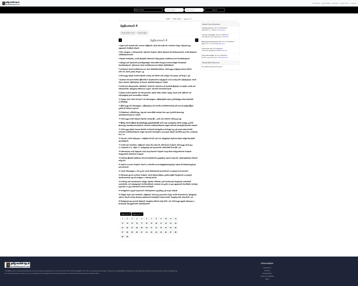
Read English (142, 33)
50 (127, 237)
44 (156, 232)
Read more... (222, 30)
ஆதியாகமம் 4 (188, 19)
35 (171, 228)
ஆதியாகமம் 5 (137, 214)
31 (151, 228)
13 (122, 223)
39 (132, 232)
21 (161, 223)
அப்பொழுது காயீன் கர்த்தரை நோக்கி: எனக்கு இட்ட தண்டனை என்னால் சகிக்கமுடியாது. (151, 119)
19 (151, 223)
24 (175, 223)
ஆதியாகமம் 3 (125, 214)
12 (175, 219)
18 (146, 223)
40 (137, 232)
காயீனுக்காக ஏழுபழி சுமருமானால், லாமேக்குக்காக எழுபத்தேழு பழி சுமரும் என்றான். (149, 190)
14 (127, 223)
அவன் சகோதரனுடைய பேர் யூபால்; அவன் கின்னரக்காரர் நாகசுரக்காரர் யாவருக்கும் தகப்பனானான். (155, 171)
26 (127, 228)
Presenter (335, 3)
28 (137, 228)
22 (166, 223)
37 (122, 232)
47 (171, 232)
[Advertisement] (180, 250)
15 (132, 223)
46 (166, 232)
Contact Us (267, 268)
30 (146, 228)
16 (137, 223)
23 (171, 223)
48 (175, 232)
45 (161, 232)
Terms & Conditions (267, 276)
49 (122, 237)
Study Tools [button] (344, 3)
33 (161, 228)
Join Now (267, 271)
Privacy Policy (267, 273)
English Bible (325, 3)
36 (175, 228)
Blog (267, 279)
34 (166, 228)
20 (156, 223)
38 (127, 232)
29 (142, 228)
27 (132, 228)
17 (142, 223)
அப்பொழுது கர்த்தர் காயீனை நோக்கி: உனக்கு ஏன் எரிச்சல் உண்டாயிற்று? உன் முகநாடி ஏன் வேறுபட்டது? (155, 75)
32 (156, 228)
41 (142, 232)
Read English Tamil (128, 33)
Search (353, 3)
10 (166, 219)
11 (171, 219)
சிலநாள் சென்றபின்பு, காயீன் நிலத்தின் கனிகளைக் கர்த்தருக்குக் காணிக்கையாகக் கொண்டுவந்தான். (155, 58)
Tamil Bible (316, 3)
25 (122, 228)
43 (151, 232)
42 (146, 232)
